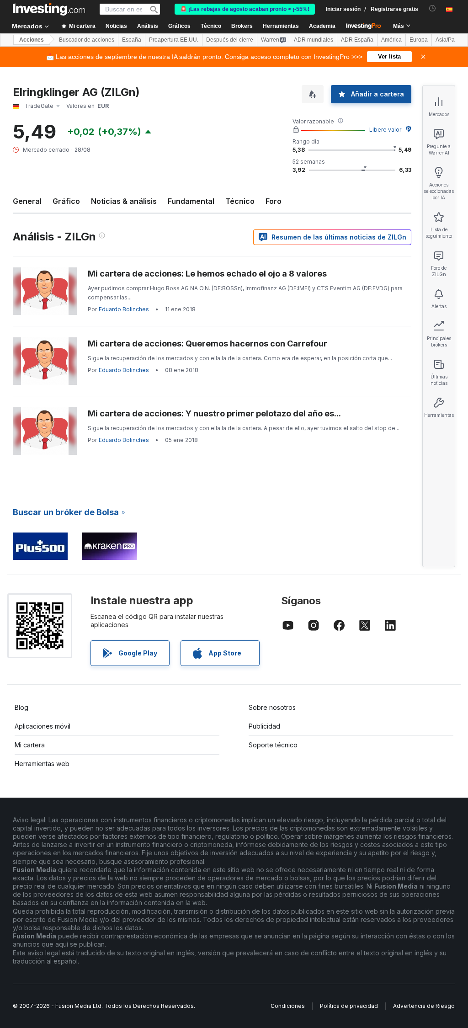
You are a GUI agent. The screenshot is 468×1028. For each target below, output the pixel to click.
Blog (21, 707)
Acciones (31, 40)
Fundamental (191, 201)
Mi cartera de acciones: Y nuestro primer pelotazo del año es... (214, 413)
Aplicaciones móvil (42, 726)
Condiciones (288, 1005)
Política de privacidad (349, 1005)
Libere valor (385, 129)
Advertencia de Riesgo (424, 1005)
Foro (274, 201)
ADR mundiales (313, 40)
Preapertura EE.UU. (173, 40)
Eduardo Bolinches (124, 309)
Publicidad (264, 726)
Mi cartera (30, 745)
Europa (419, 40)
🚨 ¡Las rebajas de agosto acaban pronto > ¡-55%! (244, 9)
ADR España (357, 40)
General (27, 201)
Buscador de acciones (86, 40)
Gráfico (66, 201)
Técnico (240, 201)
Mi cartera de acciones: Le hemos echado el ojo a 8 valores (207, 273)
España (131, 40)
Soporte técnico (273, 745)
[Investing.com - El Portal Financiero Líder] (49, 9)
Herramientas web (42, 763)
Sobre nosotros (272, 707)
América (391, 40)
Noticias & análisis (124, 201)
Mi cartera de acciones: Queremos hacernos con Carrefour (207, 343)
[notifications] (432, 8)
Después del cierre (229, 40)
